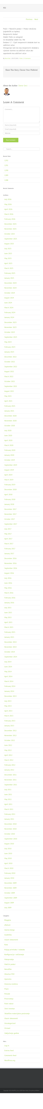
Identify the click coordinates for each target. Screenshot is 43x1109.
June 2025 (8, 253)
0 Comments (27, 58)
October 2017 (9, 519)
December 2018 (10, 489)
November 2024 (10, 288)
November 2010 (10, 829)
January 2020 (9, 455)
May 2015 (8, 617)
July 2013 (7, 701)
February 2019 (9, 484)
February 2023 (9, 347)
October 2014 (9, 652)
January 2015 (9, 637)
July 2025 (7, 248)
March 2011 (8, 809)
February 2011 (9, 814)
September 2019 (10, 465)
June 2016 (8, 583)
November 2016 (10, 563)
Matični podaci (10, 964)
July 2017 (7, 529)
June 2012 (8, 745)
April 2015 (8, 622)
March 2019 (8, 480)
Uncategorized (9, 1023)
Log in (6, 1045)
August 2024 (9, 298)
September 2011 (10, 785)
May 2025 (8, 258)
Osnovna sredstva (11, 984)
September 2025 (10, 239)
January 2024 (9, 317)
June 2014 (8, 666)
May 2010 (8, 858)
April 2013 (8, 711)
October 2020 (9, 425)
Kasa (6, 944)
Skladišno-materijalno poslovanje (17, 1013)
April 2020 (8, 440)
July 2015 (7, 607)
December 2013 (10, 696)
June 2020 (8, 435)
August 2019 (9, 470)
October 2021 (9, 381)
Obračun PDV (9, 974)
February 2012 (9, 765)
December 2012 (10, 730)
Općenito (7, 979)
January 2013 (9, 725)
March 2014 (8, 681)
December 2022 (10, 357)
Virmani (7, 1028)
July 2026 (7, 199)
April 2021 (8, 401)
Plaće (21, 58)
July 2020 (7, 430)
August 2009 (9, 903)
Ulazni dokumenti (11, 1018)
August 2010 (9, 844)
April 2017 (8, 539)
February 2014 (9, 686)
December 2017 (10, 509)
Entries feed (9, 1050)
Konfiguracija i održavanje (14, 954)
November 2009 (10, 888)
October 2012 (9, 740)
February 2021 (9, 406)
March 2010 (8, 868)
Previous (29, 19)
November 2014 (10, 647)
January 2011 (9, 819)
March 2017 (8, 543)
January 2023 (9, 352)
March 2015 (8, 627)
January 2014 (9, 691)
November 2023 (10, 327)
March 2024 (8, 307)
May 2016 (8, 588)
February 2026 (9, 219)
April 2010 (8, 863)
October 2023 (9, 332)
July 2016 (7, 578)
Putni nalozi (8, 1003)
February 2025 (9, 273)
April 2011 (8, 804)
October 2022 (9, 362)
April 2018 (8, 494)
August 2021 (9, 391)
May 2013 (8, 706)
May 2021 (8, 396)
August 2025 (9, 244)
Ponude (7, 994)
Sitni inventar (9, 1008)
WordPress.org (9, 1060)
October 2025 (9, 234)
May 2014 (8, 671)
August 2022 (9, 371)
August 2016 (9, 573)
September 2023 (10, 337)
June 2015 (8, 612)
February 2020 (9, 450)
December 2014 (10, 642)
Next (36, 19)
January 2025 (9, 278)
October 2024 (9, 293)
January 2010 (9, 878)
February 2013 (9, 721)
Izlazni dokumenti (11, 940)
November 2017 (10, 514)
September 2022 (10, 366)
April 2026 (8, 209)
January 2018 (9, 504)
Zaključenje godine (11, 1033)
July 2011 (7, 789)
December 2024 (10, 283)
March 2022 (8, 376)
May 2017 (8, 534)
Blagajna (7, 920)
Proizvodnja (8, 999)
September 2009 (10, 898)
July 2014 (7, 662)
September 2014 (10, 657)
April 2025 (8, 263)
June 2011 (8, 794)
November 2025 (10, 229)
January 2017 (9, 553)
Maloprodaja (9, 959)
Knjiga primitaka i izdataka (14, 949)
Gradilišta (8, 935)
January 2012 (9, 770)
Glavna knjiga (9, 930)
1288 (6, 180)
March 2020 (8, 445)
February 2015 (9, 632)
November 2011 (10, 780)
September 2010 (10, 839)
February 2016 (9, 598)
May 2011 (8, 799)
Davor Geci (7, 58)
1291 (6, 165)
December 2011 (10, 775)
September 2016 (10, 568)
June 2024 (8, 303)
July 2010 (7, 848)
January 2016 (9, 602)
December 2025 (10, 224)
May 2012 (8, 750)
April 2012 (8, 755)
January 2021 (9, 411)
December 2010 (10, 824)
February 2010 (9, 873)
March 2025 (8, 268)
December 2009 (10, 883)
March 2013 (8, 716)
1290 (6, 170)
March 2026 (8, 214)
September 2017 (10, 524)
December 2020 (10, 416)
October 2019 (9, 460)
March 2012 (8, 760)
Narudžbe (8, 969)
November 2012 (10, 735)
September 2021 (10, 386)
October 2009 (9, 893)
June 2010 (8, 853)
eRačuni (7, 925)
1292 (6, 160)
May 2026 (8, 204)
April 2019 (8, 475)
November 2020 (10, 421)
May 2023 (8, 342)
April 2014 (8, 676)
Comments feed (10, 1055)
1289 (6, 175)
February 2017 (9, 548)
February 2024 (9, 312)
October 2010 (9, 834)
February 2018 (9, 499)
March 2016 (8, 593)
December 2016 (10, 558)
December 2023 (10, 322)
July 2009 (7, 907)
